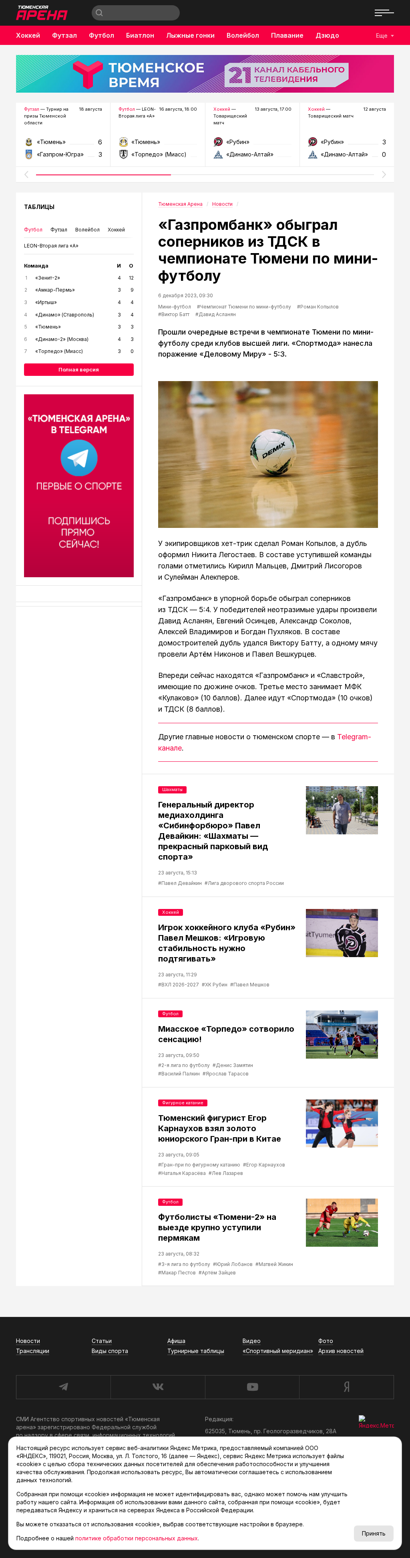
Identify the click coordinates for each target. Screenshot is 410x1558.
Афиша (176, 1340)
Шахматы (172, 789)
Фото (325, 1340)
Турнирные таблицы (195, 1350)
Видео (252, 1340)
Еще (382, 35)
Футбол (101, 35)
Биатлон (140, 35)
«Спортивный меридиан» (278, 1350)
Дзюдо (327, 35)
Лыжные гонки (190, 35)
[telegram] (63, 1387)
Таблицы (39, 206)
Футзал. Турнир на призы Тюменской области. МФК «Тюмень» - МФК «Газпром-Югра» (63, 144)
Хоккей (28, 35)
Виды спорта (110, 1350)
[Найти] (99, 12)
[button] (26, 174)
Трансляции (32, 1350)
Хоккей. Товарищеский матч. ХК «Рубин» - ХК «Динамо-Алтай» (252, 144)
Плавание (287, 35)
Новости (28, 1340)
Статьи (102, 1340)
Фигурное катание (182, 1103)
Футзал (64, 35)
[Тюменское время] (205, 74)
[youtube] (252, 1387)
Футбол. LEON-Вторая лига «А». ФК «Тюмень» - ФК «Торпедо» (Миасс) (158, 140)
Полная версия (78, 369)
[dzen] (346, 1387)
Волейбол (243, 35)
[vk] (158, 1387)
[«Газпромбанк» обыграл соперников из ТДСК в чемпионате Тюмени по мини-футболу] (268, 454)
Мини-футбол (174, 307)
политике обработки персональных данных (136, 1538)
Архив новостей (341, 1350)
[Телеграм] (79, 485)
